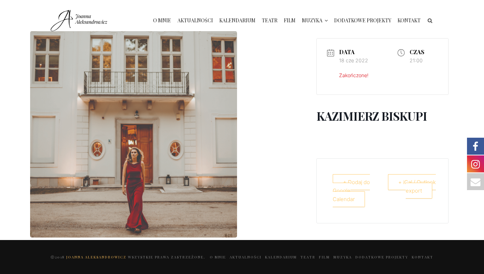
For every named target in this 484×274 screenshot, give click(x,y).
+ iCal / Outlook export (417, 186)
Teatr (269, 20)
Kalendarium (237, 20)
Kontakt (409, 20)
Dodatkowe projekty (362, 20)
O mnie (162, 20)
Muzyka (312, 20)
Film (290, 20)
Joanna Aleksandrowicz (97, 257)
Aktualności (195, 20)
